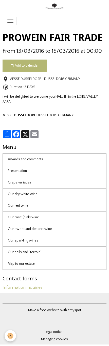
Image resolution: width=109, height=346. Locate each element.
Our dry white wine (23, 194)
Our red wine (18, 206)
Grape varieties (19, 182)
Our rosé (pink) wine (23, 217)
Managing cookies (54, 339)
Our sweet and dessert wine (30, 229)
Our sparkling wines (23, 240)
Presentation (17, 171)
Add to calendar (26, 66)
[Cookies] (10, 335)
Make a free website (44, 310)
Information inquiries (23, 287)
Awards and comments (25, 159)
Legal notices (54, 332)
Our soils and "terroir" (24, 252)
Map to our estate (21, 264)
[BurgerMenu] (10, 21)
